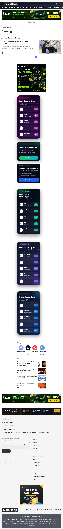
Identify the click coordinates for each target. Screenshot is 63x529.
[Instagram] (39, 510)
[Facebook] (21, 350)
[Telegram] (42, 350)
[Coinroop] (11, 3)
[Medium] (46, 510)
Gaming (4, 27)
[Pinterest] (34, 350)
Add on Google (28, 179)
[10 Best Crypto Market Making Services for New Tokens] (42, 371)
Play (36, 109)
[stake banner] (31, 14)
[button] (3, 3)
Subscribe (6, 451)
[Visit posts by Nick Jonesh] (2, 53)
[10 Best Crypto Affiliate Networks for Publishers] (42, 385)
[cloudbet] (31, 78)
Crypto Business (21, 365)
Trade (36, 204)
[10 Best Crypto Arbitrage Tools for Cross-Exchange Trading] (42, 364)
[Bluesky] (58, 510)
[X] (28, 350)
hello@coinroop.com (29, 157)
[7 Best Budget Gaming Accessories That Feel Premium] (50, 47)
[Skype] (48, 510)
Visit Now (57, 410)
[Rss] (60, 510)
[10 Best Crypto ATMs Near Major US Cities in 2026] (42, 378)
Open (36, 255)
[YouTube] (37, 510)
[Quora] (50, 510)
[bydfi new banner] (31, 495)
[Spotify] (52, 510)
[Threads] (56, 510)
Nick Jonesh (8, 53)
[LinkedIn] (44, 510)
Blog (18, 380)
